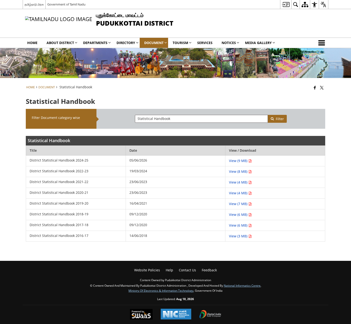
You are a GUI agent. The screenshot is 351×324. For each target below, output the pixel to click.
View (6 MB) (238, 214)
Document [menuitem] (154, 42)
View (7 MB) (238, 203)
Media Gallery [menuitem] (258, 42)
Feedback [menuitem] (209, 270)
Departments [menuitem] (95, 42)
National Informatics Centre (242, 285)
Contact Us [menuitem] (187, 270)
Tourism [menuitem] (180, 42)
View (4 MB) (238, 182)
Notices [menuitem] (229, 42)
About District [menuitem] (60, 42)
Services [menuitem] (205, 42)
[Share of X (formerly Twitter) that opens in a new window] (322, 87)
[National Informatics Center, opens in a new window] (176, 314)
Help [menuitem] (169, 270)
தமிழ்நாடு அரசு (34, 4)
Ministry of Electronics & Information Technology (160, 290)
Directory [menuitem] (126, 42)
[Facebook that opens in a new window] (315, 87)
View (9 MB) (238, 160)
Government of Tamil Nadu (66, 4)
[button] (322, 43)
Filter (280, 119)
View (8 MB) (238, 171)
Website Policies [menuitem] (147, 270)
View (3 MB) (238, 236)
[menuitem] (285, 4)
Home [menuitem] (32, 42)
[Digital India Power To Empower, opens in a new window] (210, 314)
